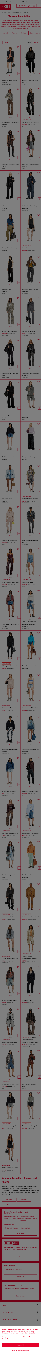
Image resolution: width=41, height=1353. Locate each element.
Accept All (20, 1345)
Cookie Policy (6, 1339)
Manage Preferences (8, 1337)
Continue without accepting (20, 1350)
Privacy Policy (27, 1337)
